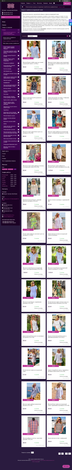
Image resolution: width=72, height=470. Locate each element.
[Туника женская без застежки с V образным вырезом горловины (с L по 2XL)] (59, 85)
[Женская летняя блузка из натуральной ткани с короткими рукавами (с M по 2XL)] (34, 255)
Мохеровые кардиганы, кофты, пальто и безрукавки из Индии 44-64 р (10, 52)
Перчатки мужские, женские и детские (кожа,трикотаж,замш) (10, 132)
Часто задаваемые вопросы (9, 161)
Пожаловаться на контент (36, 460)
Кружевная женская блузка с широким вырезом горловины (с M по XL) (32, 200)
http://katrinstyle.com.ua (9, 215)
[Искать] (19, 17)
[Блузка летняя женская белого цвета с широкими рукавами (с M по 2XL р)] (59, 323)
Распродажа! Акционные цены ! (10, 144)
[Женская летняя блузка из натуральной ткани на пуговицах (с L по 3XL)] (59, 255)
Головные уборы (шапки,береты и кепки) (10, 141)
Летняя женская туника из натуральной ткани (32, 370)
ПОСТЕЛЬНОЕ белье (8, 71)
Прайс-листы (5, 151)
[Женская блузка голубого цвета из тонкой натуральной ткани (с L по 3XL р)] (34, 49)
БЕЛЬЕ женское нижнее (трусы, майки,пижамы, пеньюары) (10, 77)
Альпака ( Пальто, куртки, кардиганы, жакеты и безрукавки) (9, 59)
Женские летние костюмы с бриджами (9, 147)
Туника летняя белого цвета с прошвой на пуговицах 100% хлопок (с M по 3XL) (58, 370)
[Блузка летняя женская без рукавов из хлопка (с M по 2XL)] (34, 85)
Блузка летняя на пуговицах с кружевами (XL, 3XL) (59, 200)
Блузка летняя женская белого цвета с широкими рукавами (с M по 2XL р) (57, 336)
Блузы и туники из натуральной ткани (11, 41)
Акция (50, 3)
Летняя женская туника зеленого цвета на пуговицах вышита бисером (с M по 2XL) (58, 302)
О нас (34, 3)
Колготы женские (7, 68)
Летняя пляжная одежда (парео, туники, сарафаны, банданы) (9, 47)
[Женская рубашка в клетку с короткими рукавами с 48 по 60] (34, 425)
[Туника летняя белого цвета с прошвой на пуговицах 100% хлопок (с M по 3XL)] (59, 357)
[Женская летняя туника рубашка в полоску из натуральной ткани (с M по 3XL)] (34, 153)
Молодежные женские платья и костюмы (11, 74)
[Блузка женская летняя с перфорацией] (59, 425)
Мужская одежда (7, 80)
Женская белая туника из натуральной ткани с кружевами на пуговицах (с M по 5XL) (58, 405)
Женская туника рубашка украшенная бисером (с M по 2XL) (32, 405)
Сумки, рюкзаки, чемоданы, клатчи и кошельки (9, 127)
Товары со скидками (7, 27)
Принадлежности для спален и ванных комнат (10, 107)
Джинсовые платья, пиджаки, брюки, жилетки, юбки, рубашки (10, 113)
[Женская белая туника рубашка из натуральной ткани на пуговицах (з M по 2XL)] (59, 153)
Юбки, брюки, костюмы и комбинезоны (11, 43)
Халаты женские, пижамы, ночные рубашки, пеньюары (9, 97)
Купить (28, 58)
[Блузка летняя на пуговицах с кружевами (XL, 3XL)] (59, 187)
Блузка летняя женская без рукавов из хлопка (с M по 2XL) (32, 98)
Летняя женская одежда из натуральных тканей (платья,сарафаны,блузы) (42, 7)
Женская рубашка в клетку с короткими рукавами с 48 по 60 (32, 439)
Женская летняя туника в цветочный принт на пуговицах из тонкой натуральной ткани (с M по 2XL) (58, 64)
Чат (67, 466)
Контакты (39, 3)
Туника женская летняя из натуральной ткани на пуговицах (57, 234)
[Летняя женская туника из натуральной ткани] (34, 357)
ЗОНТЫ (5, 123)
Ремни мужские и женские (9, 129)
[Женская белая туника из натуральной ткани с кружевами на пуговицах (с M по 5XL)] (59, 391)
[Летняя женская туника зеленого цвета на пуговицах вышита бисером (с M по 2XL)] (59, 289)
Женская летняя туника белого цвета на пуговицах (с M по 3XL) (32, 132)
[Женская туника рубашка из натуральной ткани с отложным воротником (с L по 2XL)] (59, 119)
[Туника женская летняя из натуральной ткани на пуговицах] (59, 221)
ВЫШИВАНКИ (6, 82)
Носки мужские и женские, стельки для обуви (9, 66)
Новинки (45, 3)
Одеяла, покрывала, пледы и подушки (10, 91)
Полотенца (6, 94)
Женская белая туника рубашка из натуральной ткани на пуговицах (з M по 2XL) (58, 166)
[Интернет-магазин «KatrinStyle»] (10, 6)
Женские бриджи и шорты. (9, 115)
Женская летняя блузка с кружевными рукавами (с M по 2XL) (32, 302)
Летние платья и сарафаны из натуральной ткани (9, 38)
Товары (28, 3)
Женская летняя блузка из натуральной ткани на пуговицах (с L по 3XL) (57, 268)
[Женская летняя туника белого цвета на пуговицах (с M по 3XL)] (34, 119)
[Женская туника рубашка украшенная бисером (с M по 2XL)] (34, 391)
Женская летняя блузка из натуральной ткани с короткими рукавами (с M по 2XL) (32, 268)
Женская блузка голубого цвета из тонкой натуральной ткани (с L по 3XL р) (33, 63)
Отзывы (4, 158)
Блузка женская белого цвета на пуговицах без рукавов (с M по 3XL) (33, 336)
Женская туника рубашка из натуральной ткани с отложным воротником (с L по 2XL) (58, 132)
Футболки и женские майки (9, 121)
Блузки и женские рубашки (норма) (9, 119)
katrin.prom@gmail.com (8, 216)
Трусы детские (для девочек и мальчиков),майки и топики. (10, 86)
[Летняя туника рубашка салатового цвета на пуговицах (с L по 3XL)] (34, 221)
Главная (23, 3)
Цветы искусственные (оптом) (10, 138)
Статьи (3, 153)
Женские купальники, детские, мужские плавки (10, 136)
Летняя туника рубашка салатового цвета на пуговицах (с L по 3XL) (33, 234)
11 (66, 453)
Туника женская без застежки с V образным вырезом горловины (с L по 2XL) (58, 98)
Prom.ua (42, 459)
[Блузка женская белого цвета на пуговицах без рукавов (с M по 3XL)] (34, 323)
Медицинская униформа (9, 63)
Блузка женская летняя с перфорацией (57, 438)
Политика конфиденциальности (48, 460)
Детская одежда (7, 88)
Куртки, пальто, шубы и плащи (10, 100)
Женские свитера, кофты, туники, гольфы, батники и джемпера (9, 103)
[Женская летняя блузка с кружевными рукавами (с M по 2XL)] (34, 289)
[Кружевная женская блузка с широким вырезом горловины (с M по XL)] (34, 187)
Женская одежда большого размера (10, 56)
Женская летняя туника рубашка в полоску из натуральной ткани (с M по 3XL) (33, 166)
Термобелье (6, 110)
